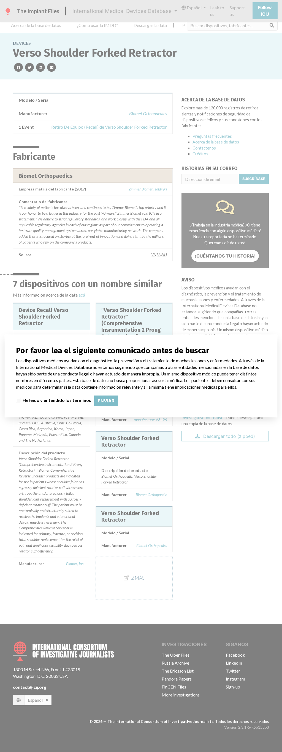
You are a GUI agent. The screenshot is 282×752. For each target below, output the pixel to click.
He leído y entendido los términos (57, 400)
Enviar (106, 400)
